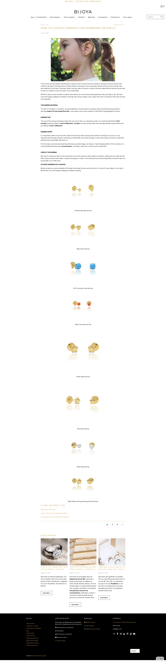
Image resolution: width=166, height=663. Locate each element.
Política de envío (30, 635)
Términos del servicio (32, 645)
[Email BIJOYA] (114, 634)
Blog (27, 630)
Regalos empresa (90, 622)
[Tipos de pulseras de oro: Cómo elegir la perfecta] (83, 551)
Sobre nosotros (30, 623)
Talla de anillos (30, 633)
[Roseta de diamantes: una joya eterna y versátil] (54, 551)
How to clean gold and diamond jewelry (54, 513)
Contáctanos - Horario (32, 626)
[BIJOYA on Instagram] (120, 634)
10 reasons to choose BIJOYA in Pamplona (55, 517)
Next (122, 24)
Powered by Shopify (40, 655)
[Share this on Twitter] (107, 525)
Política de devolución (32, 638)
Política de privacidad (32, 640)
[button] (42, 17)
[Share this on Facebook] (112, 525)
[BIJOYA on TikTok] (130, 634)
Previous (116, 24)
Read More (46, 593)
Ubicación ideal (61, 640)
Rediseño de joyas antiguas (93, 629)
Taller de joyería (90, 625)
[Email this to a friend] (123, 525)
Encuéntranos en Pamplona (33, 628)
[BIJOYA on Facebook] (117, 634)
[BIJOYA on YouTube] (134, 634)
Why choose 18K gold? (48, 509)
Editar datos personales (32, 643)
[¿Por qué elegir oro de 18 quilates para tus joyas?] (111, 551)
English (133, 651)
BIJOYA (33, 655)
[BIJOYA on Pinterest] (127, 634)
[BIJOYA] (83, 12)
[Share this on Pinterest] (117, 525)
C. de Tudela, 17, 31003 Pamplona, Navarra (124, 622)
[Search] (161, 17)
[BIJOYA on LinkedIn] (124, 634)
